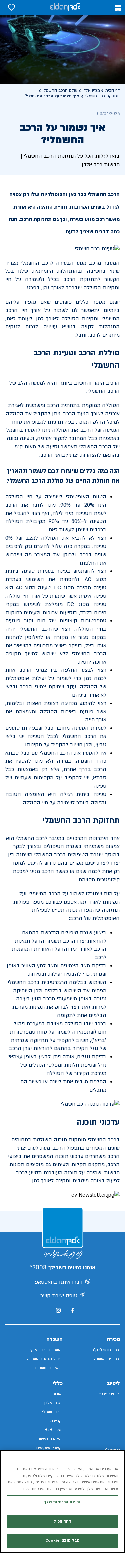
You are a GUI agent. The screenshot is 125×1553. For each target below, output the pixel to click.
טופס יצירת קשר (58, 1295)
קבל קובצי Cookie (62, 1540)
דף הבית (112, 90)
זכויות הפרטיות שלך (62, 1502)
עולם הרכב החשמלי (60, 90)
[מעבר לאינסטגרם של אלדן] (58, 1310)
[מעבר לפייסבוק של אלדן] (72, 1310)
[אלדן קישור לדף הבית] (65, 7)
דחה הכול (62, 1521)
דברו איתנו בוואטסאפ (59, 1282)
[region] (62, 1501)
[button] (118, 7)
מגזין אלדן (91, 90)
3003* (38, 1267)
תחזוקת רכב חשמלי (102, 96)
